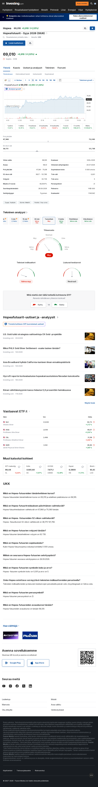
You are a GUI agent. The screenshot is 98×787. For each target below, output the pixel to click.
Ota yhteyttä (7, 710)
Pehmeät (54, 10)
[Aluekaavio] (9, 80)
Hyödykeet (7, 10)
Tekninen (49, 67)
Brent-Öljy (94, 466)
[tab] (14, 221)
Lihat (63, 10)
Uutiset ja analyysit (32, 67)
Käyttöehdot (7, 771)
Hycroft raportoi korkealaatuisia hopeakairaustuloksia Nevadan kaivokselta (41, 376)
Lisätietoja (6, 699)
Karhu (40, 305)
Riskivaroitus (40, 771)
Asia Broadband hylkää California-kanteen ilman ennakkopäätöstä (36, 362)
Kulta (28, 466)
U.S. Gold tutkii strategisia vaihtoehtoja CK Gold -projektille (32, 334)
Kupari (71, 466)
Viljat (80, 10)
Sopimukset (49, 74)
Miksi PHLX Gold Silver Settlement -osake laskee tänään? (31, 348)
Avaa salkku (56, 705)
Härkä (61, 305)
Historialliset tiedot (23, 74)
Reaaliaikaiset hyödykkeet (27, 10)
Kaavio (16, 67)
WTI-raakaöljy (10, 466)
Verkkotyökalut (57, 710)
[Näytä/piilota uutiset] (60, 80)
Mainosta (6, 705)
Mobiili (53, 699)
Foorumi (62, 67)
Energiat (72, 10)
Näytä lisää (90, 403)
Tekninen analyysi (14, 212)
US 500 (50, 466)
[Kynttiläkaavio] (5, 80)
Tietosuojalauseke (24, 771)
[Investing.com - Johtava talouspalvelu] (15, 3)
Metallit (44, 10)
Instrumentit (37, 74)
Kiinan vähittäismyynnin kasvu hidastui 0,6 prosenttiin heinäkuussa (37, 390)
